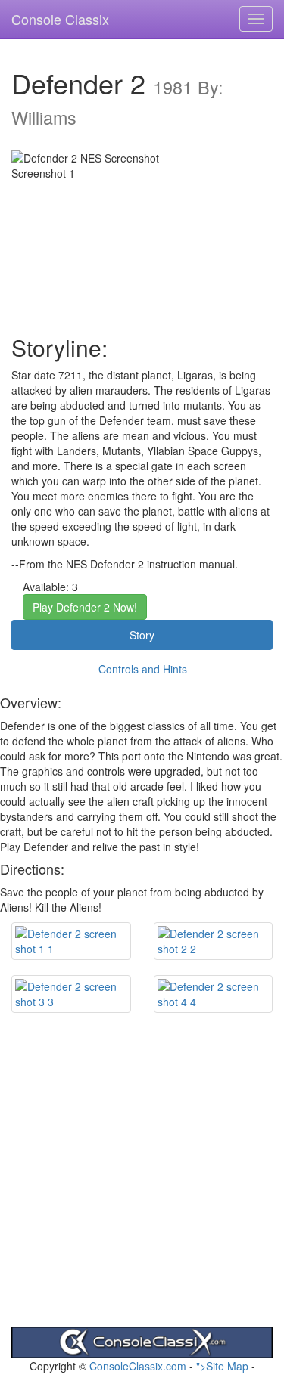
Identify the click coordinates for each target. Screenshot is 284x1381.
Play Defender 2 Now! (85, 607)
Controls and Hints (142, 669)
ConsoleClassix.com (137, 1365)
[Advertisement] (142, 1185)
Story (142, 635)
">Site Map (222, 1365)
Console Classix (60, 19)
